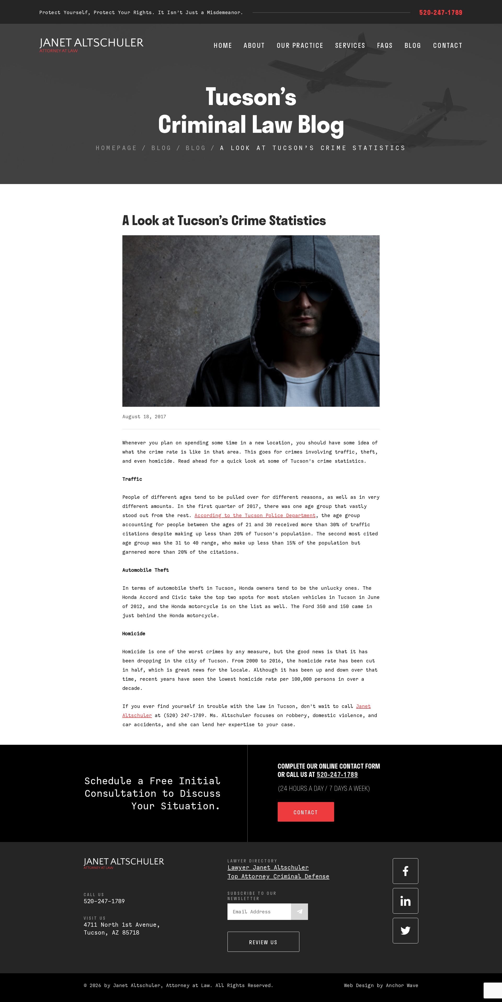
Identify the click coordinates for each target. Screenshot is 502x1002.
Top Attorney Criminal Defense (278, 876)
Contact (448, 45)
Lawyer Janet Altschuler (268, 867)
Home (223, 45)
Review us (263, 942)
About (254, 45)
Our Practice (300, 45)
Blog (412, 45)
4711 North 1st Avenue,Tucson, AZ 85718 (122, 928)
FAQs (385, 45)
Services (350, 45)
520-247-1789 (441, 12)
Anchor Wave (402, 985)
